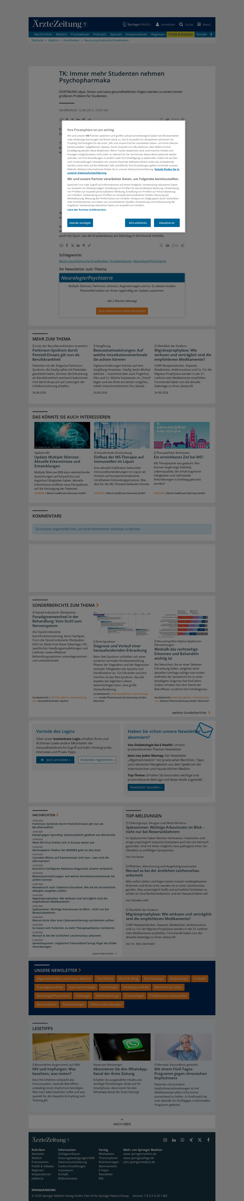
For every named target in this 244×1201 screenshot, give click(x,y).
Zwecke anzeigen (80, 223)
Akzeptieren (167, 223)
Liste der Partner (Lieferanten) (86, 209)
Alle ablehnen (138, 223)
